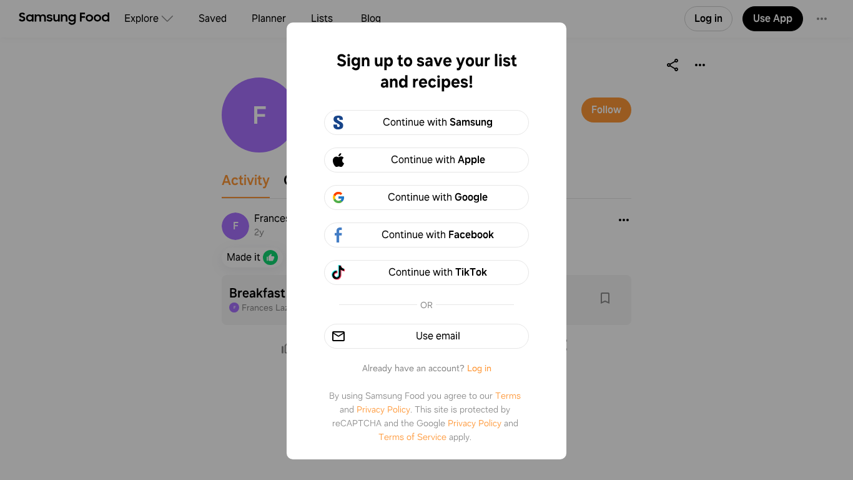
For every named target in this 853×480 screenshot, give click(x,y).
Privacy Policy (383, 409)
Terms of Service (412, 436)
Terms (508, 395)
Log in (479, 368)
